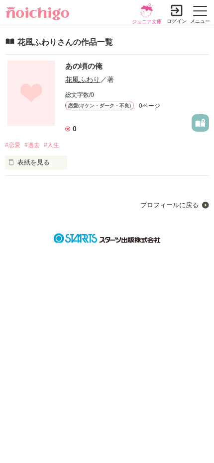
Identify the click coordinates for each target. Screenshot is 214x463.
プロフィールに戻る (169, 205)
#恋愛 (12, 145)
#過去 (32, 145)
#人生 (51, 145)
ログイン (177, 21)
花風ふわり (82, 79)
